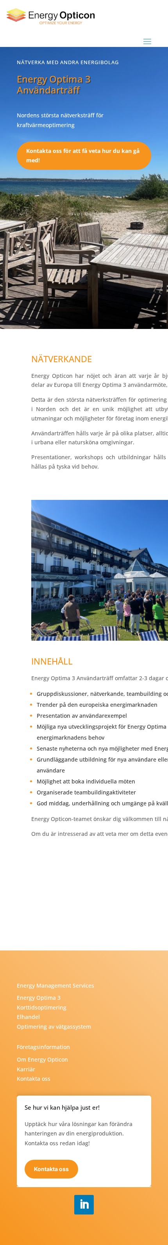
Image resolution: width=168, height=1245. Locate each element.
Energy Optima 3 (39, 997)
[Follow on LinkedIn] (84, 1204)
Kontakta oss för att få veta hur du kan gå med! (82, 155)
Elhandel (28, 1016)
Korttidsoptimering (41, 1007)
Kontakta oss (33, 1078)
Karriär (26, 1069)
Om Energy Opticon (42, 1059)
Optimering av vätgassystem (54, 1026)
